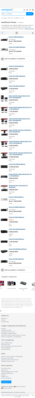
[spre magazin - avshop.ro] (4, 231)
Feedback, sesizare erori (7, 361)
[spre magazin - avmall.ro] (4, 251)
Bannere (3, 375)
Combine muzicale (11, 288)
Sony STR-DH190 (5, 349)
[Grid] (19, 33)
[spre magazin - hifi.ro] (4, 220)
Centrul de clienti (6, 368)
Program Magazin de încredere (9, 371)
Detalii (10, 72)
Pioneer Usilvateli (20, 386)
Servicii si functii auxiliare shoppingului (12, 356)
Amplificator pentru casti (23, 289)
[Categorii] (24, 10)
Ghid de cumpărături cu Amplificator (15, 58)
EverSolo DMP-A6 (5, 348)
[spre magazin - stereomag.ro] (4, 68)
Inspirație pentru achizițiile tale (9, 359)
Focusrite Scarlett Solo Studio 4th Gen (11, 346)
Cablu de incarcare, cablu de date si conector (13, 335)
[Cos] (30, 10)
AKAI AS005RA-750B (6, 343)
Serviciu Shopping (6, 378)
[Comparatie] (27, 10)
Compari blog (5, 321)
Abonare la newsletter (7, 358)
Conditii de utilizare (19, 392)
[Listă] (16, 33)
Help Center (4, 370)
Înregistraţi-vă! (6, 382)
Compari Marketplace (7, 373)
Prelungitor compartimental (8, 333)
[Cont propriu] (33, 10)
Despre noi (4, 318)
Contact (3, 320)
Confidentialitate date (7, 392)
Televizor (3, 328)
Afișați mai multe (29, 28)
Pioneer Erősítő (8, 388)
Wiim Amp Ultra (5, 344)
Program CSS (4, 376)
